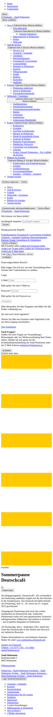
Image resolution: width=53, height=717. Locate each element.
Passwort (5, 290)
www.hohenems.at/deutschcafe (30, 640)
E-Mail (4, 280)
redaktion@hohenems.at (31, 345)
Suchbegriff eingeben (11, 221)
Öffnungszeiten (8, 665)
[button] (26, 459)
